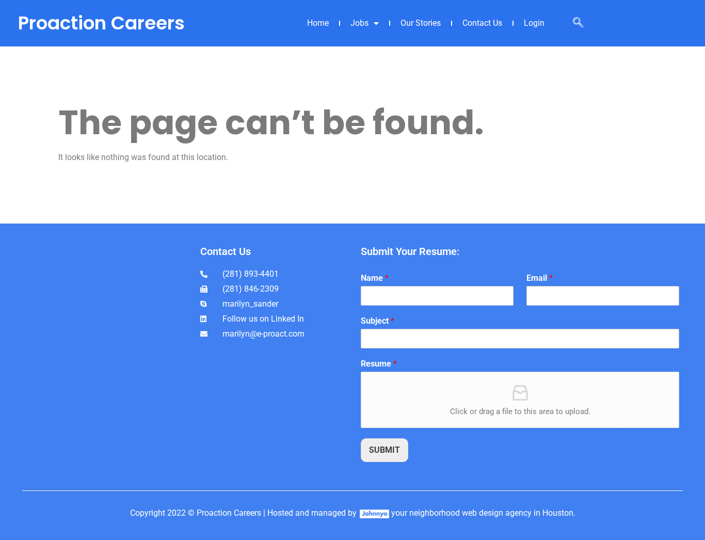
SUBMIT (384, 450)
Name (375, 278)
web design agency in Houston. (518, 513)
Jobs (359, 23)
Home (318, 23)
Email (539, 278)
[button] (578, 23)
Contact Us (482, 23)
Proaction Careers (101, 23)
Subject (377, 321)
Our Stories (420, 23)
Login (534, 23)
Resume (379, 364)
